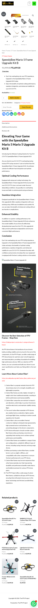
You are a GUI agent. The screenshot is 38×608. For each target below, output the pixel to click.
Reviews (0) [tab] (5, 131)
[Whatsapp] (15, 114)
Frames (8, 50)
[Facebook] (4, 114)
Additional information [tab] (9, 127)
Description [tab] (6, 123)
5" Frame (13, 50)
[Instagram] (19, 114)
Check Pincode (26, 107)
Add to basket (14, 98)
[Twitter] (7, 114)
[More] (23, 114)
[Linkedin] (11, 114)
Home (3, 50)
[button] (33, 15)
